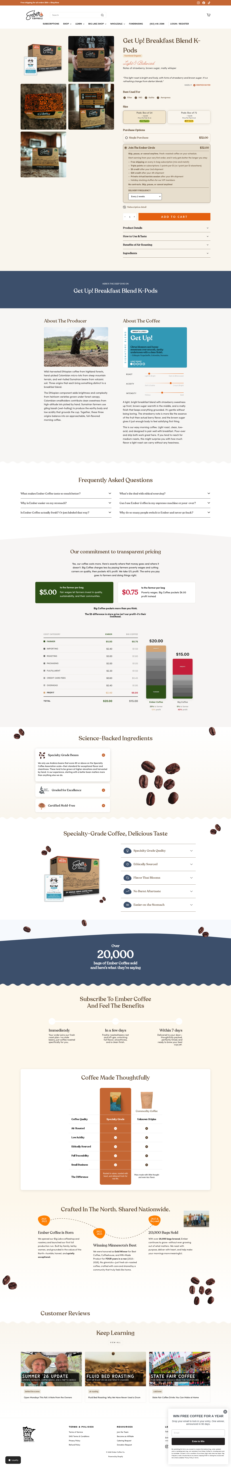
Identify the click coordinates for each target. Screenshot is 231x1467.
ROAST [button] (135, 374)
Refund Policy (74, 1445)
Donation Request (124, 1445)
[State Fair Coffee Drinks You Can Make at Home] (179, 1369)
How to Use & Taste (135, 236)
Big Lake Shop (96, 24)
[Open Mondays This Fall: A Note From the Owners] (51, 1369)
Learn (78, 24)
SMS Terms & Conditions (79, 1436)
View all (115, 1342)
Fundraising (136, 24)
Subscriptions (51, 24)
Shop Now (55, 3)
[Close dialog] (225, 1412)
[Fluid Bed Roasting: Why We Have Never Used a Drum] (115, 1369)
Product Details (132, 228)
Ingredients (130, 253)
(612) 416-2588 (157, 24)
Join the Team (122, 1432)
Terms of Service (76, 1432)
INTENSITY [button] (135, 393)
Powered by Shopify (115, 1456)
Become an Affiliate (125, 1436)
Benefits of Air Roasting (137, 245)
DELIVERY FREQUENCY (139, 191)
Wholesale (116, 24)
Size (125, 106)
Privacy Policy (74, 1441)
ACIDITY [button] (135, 384)
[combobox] (78, 15)
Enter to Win (198, 1441)
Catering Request (124, 1441)
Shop (66, 24)
